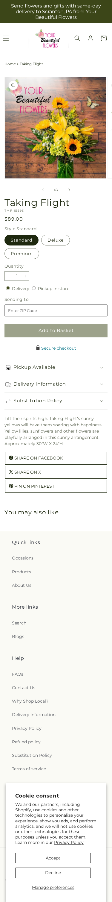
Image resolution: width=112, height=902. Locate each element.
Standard (21, 240)
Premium (22, 253)
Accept (53, 858)
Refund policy (26, 742)
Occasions (22, 558)
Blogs (18, 636)
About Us (21, 585)
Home (10, 64)
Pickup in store (53, 288)
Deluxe (55, 240)
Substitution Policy (32, 755)
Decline (53, 872)
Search (19, 623)
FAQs (17, 674)
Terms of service (29, 768)
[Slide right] (69, 189)
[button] (77, 38)
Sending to (25, 299)
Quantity (14, 266)
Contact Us (23, 687)
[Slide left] (43, 189)
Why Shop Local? (30, 701)
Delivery (21, 288)
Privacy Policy (69, 842)
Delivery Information (34, 714)
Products (21, 571)
